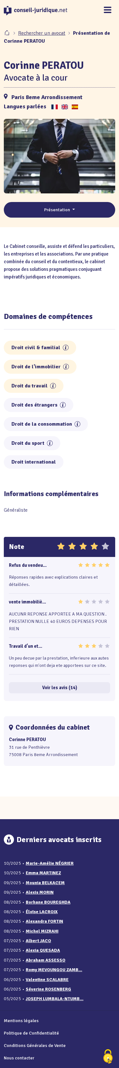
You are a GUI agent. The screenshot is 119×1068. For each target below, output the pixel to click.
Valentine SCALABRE (47, 979)
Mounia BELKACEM (45, 882)
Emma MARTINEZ (43, 873)
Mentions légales (21, 1020)
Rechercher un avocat (41, 33)
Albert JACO (38, 940)
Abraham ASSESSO (45, 960)
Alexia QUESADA (43, 950)
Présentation (57, 210)
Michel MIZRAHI (42, 931)
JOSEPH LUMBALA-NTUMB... (54, 998)
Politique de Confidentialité (31, 1033)
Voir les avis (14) (59, 687)
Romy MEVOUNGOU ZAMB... (54, 969)
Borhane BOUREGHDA (48, 902)
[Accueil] (7, 33)
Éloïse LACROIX (42, 911)
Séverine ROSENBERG (48, 989)
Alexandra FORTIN (44, 921)
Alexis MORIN (40, 892)
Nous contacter (19, 1058)
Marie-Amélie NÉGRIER (50, 863)
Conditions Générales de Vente (35, 1045)
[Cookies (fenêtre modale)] (108, 1057)
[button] (66, 347)
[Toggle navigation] (107, 10)
